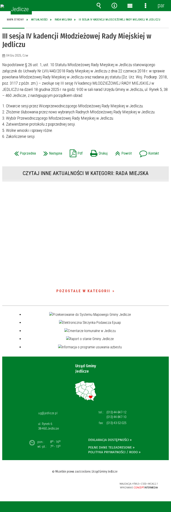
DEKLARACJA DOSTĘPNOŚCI (108, 440)
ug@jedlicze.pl (47, 413)
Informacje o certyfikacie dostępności (31, 484)
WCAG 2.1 (97, 483)
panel (161, 5)
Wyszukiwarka (98, 5)
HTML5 (76, 484)
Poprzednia (24, 152)
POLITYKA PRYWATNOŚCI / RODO (113, 452)
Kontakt (148, 152)
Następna (51, 152)
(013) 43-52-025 (116, 423)
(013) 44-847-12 (116, 412)
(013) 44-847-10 (116, 417)
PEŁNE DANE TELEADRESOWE (110, 447)
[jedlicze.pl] (2, 6)
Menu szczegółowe (145, 5)
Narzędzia (114, 5)
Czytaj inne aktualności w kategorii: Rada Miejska (86, 173)
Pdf (75, 152)
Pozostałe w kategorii (83, 291)
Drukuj (98, 152)
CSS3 (83, 484)
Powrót (122, 152)
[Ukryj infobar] (167, 507)
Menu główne (129, 5)
